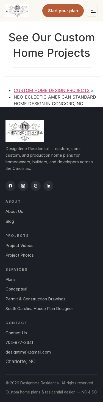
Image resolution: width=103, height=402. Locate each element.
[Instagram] (23, 186)
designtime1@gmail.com (28, 352)
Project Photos (19, 255)
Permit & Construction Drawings (35, 299)
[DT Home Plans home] (17, 10)
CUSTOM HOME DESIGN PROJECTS (52, 90)
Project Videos (19, 245)
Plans (10, 279)
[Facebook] (10, 186)
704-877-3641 (19, 342)
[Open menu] (92, 11)
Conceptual (16, 289)
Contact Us (16, 332)
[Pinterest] (36, 186)
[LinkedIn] (48, 186)
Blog (9, 221)
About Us (14, 211)
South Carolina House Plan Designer (39, 308)
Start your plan (63, 10)
